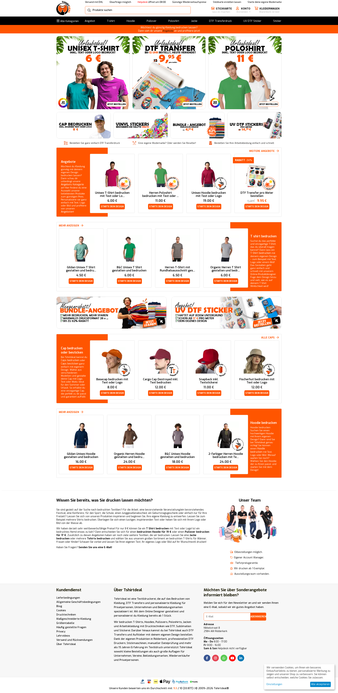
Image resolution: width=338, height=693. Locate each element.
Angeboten (67, 211)
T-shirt (111, 21)
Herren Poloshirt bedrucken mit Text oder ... (160, 194)
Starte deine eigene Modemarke (265, 2)
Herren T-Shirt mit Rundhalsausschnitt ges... (177, 269)
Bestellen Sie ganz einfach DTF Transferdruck (95, 143)
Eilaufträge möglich (120, 2)
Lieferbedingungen (68, 597)
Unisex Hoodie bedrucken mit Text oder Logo (209, 194)
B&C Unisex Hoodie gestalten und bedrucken (177, 455)
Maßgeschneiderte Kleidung (73, 619)
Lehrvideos (63, 635)
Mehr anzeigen (69, 412)
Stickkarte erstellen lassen (227, 2)
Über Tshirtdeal (66, 644)
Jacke (194, 21)
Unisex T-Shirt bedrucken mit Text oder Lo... (112, 194)
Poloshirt (173, 21)
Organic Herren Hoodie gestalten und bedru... (129, 455)
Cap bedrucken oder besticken (72, 350)
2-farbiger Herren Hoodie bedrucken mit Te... (225, 455)
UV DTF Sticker (252, 21)
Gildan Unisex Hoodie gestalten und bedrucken (81, 455)
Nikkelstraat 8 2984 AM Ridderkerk (215, 629)
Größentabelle (65, 623)
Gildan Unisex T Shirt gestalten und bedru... (81, 269)
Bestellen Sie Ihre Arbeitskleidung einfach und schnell (244, 143)
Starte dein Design (112, 206)
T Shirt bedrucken (157, 528)
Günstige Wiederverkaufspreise (189, 2)
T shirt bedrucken (263, 236)
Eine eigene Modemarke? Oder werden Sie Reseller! (167, 143)
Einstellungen (274, 684)
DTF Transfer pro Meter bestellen (256, 194)
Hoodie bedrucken (263, 423)
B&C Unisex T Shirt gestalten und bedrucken (129, 269)
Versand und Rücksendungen (74, 640)
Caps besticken (69, 363)
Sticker (277, 21)
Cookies (61, 610)
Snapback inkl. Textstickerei (208, 381)
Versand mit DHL (94, 2)
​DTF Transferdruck (220, 21)
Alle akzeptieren (320, 684)
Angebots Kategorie (72, 184)
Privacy (60, 631)
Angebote (168, 30)
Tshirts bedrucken (98, 538)
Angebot (90, 21)
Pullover (152, 21)
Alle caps (268, 337)
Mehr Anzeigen (69, 225)
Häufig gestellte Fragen (71, 627)
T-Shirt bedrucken (260, 253)
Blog (59, 606)
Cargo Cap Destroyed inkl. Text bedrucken (160, 381)
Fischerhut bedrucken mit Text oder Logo (256, 381)
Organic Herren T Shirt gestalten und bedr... (225, 269)
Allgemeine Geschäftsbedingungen (78, 602)
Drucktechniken (66, 614)
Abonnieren (258, 616)
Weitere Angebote (262, 151)
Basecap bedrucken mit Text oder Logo (112, 381)
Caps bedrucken (70, 360)
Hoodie (131, 21)
